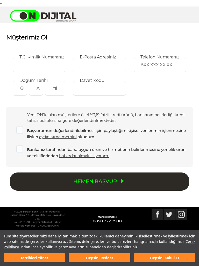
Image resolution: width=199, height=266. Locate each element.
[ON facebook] (157, 214)
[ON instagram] (181, 214)
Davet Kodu (92, 80)
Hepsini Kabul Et (164, 257)
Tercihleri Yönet (34, 257)
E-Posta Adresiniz (98, 57)
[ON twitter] (169, 214)
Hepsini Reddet (99, 257)
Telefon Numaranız (159, 57)
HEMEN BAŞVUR (95, 181)
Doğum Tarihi (33, 80)
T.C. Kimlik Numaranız (41, 57)
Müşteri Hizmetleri (107, 217)
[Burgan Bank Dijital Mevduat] (46, 16)
